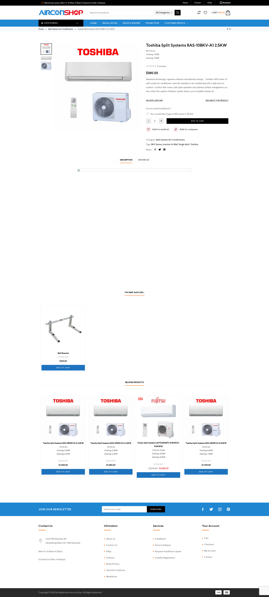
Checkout (209, 544)
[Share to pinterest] (164, 150)
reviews (161, 66)
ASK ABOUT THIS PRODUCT (217, 100)
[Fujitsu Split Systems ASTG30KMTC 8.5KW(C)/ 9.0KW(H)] (158, 418)
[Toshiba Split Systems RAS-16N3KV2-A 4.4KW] (63, 418)
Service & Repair (163, 545)
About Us (110, 538)
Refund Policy (113, 563)
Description (126, 160)
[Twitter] (211, 509)
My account (210, 550)
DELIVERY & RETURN (154, 100)
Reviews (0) (143, 160)
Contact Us (111, 545)
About (185, 2)
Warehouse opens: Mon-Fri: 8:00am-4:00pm (63, 3)
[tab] (126, 160)
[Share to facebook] (155, 150)
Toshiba (194, 144)
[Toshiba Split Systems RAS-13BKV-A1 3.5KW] (230, 29)
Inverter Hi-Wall (170, 144)
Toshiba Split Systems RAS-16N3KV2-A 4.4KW (63, 443)
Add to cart (197, 121)
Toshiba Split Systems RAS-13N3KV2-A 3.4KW (111, 443)
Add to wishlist (160, 129)
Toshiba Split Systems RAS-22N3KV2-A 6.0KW (206, 443)
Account (226, 2)
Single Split (184, 144)
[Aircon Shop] (61, 12)
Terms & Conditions (115, 570)
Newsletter (111, 576)
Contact (197, 2)
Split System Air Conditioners (60, 29)
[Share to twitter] (159, 150)
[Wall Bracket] (63, 328)
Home (41, 29)
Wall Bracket (63, 353)
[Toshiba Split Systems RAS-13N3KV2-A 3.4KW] (111, 418)
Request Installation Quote (168, 551)
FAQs (209, 2)
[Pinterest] (228, 509)
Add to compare (189, 129)
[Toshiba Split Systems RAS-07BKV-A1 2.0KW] (227, 29)
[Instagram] (220, 509)
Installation (160, 538)
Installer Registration (165, 557)
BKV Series (156, 144)
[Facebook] (203, 509)
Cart (206, 538)
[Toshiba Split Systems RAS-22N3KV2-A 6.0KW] (206, 418)
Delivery (110, 557)
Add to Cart (63, 367)
